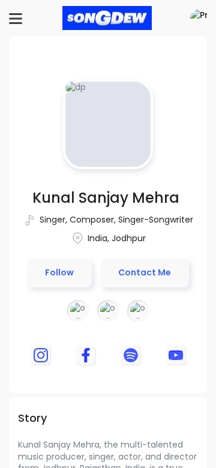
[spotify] (131, 355)
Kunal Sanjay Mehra (105, 198)
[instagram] (41, 355)
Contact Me (144, 272)
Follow (59, 272)
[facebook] (86, 355)
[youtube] (176, 355)
